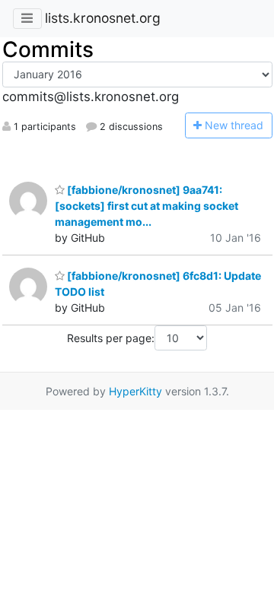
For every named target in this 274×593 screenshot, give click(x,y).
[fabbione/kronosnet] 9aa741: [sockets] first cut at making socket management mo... (146, 205)
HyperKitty (135, 391)
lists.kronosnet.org (103, 18)
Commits (48, 49)
